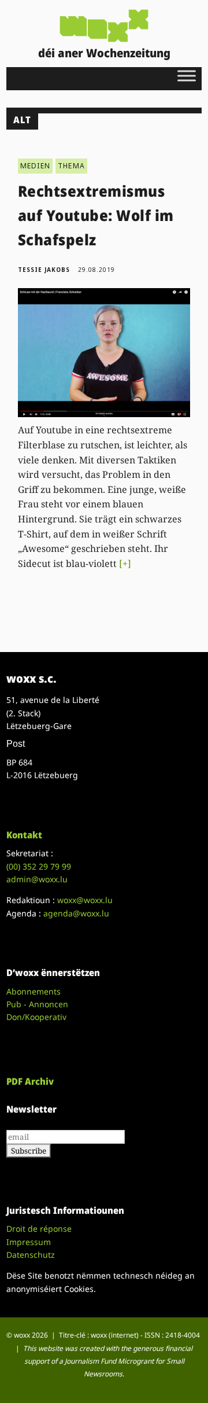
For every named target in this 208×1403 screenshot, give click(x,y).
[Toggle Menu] (186, 75)
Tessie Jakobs (44, 270)
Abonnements (33, 991)
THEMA (71, 166)
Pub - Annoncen (37, 1004)
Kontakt (24, 834)
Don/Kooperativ (36, 1016)
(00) (38, 866)
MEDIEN (35, 166)
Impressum (28, 1241)
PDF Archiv (30, 1081)
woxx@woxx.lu (85, 899)
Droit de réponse (39, 1228)
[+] (125, 563)
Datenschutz (30, 1254)
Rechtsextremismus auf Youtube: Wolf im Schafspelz (96, 215)
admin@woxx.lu (37, 879)
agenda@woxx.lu (76, 913)
